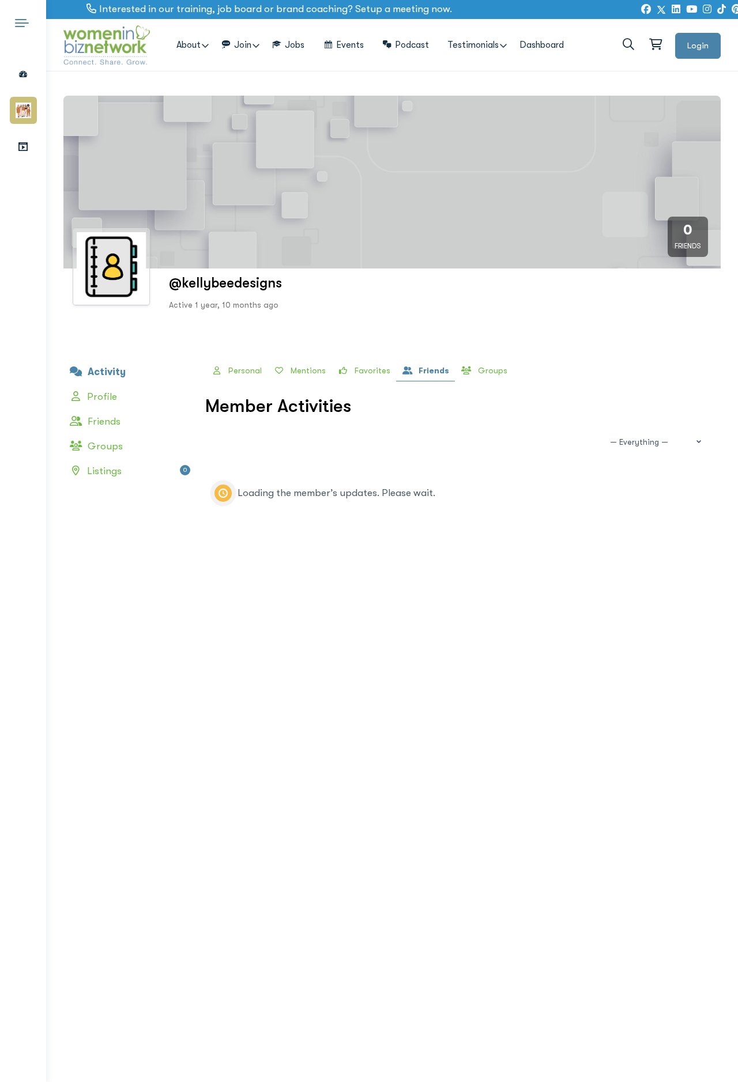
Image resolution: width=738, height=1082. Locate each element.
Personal (244, 370)
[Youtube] (691, 9)
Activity (105, 371)
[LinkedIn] (676, 9)
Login (698, 45)
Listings (136, 471)
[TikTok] (721, 9)
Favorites (371, 370)
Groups (104, 446)
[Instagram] (707, 9)
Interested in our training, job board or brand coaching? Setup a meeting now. (275, 8)
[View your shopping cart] (655, 45)
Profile (101, 396)
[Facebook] (646, 9)
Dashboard (541, 45)
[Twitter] (661, 9)
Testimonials (473, 45)
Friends (103, 421)
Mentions (307, 370)
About (188, 45)
